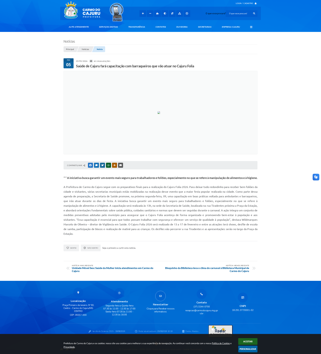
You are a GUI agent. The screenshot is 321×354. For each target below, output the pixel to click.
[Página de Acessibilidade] (187, 13)
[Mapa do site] (179, 13)
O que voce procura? (216, 13)
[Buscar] (254, 13)
